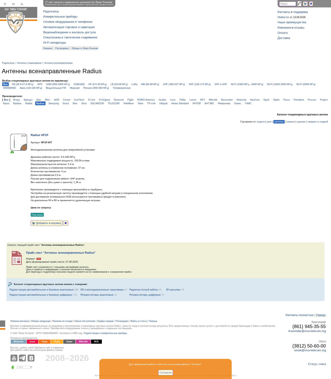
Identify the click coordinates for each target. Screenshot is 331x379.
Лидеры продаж (105, 321)
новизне (291, 122)
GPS (39, 84)
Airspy (16, 99)
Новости (283, 17)
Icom (172, 99)
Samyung (53, 103)
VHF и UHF (220, 84)
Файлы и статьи (138, 321)
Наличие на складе (62, 321)
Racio (6, 103)
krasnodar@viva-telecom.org (307, 331)
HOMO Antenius (146, 99)
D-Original (104, 99)
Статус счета (317, 364)
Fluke (57, 341)
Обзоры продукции (41, 321)
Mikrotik (213, 99)
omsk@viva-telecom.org (310, 350)
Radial (28, 103)
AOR (56, 99)
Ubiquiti (163, 103)
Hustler (162, 99)
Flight (130, 99)
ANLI (47, 99)
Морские (75, 87)
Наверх (321, 315)
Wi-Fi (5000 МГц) (305, 84)
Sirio (75, 103)
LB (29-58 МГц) (119, 84)
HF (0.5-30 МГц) (97, 84)
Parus (286, 99)
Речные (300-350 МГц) (96, 87)
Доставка (284, 38)
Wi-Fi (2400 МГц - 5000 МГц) (247, 84)
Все (6, 99)
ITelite (182, 99)
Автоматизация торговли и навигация (69, 27)
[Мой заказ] (305, 3)
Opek (266, 99)
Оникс (237, 103)
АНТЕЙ (197, 103)
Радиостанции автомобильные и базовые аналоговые (41, 289)
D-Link (91, 99)
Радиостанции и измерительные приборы (105, 333)
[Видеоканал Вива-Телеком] (14, 358)
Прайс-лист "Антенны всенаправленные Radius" (61, 252)
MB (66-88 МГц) (150, 84)
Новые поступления (84, 321)
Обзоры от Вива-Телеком (85, 48)
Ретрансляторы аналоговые (97, 294)
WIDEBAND (9, 87)
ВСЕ (96, 341)
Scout (66, 103)
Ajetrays (28, 99)
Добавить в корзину (48, 223)
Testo (44, 341)
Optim (276, 99)
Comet (66, 99)
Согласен (165, 372)
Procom (312, 99)
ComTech (79, 99)
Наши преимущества (292, 22)
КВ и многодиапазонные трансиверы (102, 289)
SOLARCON (97, 103)
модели (261, 122)
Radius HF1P (39, 135)
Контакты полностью (300, 315)
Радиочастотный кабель (143, 289)
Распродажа (61, 48)
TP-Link (151, 103)
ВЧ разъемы (173, 289)
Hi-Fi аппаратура (54, 42)
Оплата (283, 32)
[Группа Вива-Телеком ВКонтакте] (32, 358)
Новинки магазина (19, 321)
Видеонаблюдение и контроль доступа (69, 32)
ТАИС (248, 103)
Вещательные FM (56, 87)
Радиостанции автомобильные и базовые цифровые (40, 294)
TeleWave (128, 103)
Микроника (224, 103)
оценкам (301, 122)
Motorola (241, 99)
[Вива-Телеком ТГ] (23, 358)
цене (269, 122)
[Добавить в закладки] (65, 223)
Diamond (119, 99)
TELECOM (113, 103)
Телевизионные (122, 87)
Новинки (47, 48)
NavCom (255, 99)
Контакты (284, 12)
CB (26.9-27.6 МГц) (22, 84)
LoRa (134, 84)
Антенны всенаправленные (58, 63)
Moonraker (227, 99)
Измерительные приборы (60, 16)
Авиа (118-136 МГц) (31, 87)
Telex (140, 103)
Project (324, 99)
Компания (284, 27)
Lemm (192, 99)
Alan (38, 99)
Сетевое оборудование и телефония (67, 21)
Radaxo (17, 103)
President (299, 99)
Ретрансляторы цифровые (145, 294)
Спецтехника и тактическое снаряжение (70, 37)
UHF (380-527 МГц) (174, 84)
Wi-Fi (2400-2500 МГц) (280, 84)
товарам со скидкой (317, 122)
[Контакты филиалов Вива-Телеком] (299, 3)
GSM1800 (79, 84)
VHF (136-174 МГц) (200, 84)
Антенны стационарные (29, 63)
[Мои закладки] (311, 3)
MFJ (202, 99)
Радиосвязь (51, 11)
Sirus (84, 103)
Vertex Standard (180, 103)
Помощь (153, 321)
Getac (69, 341)
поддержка (300, 12)
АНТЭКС (209, 103)
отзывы (299, 27)
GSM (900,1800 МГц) (58, 84)
